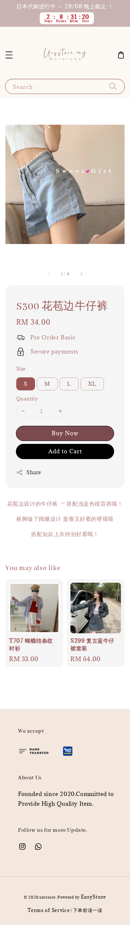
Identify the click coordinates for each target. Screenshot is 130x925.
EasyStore (93, 897)
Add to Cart (65, 451)
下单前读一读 (88, 910)
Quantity (27, 398)
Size (21, 368)
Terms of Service (48, 910)
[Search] (113, 86)
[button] (9, 55)
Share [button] (33, 472)
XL (92, 383)
